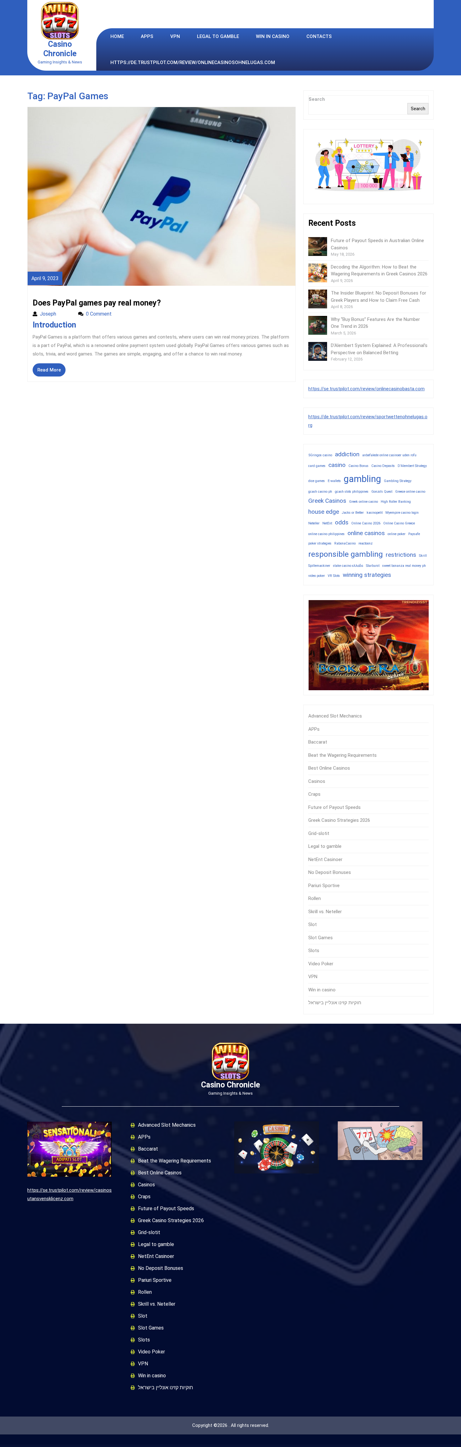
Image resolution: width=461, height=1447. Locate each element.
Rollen (314, 898)
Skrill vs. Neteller (325, 911)
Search (317, 99)
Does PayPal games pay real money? (97, 302)
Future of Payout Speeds (334, 807)
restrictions (401, 554)
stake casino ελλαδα (348, 566)
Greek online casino (363, 502)
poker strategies (319, 543)
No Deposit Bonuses (329, 872)
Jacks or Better (353, 513)
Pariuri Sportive (324, 885)
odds (341, 522)
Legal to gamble (218, 36)
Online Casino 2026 (365, 523)
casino (337, 465)
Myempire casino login (402, 513)
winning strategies (367, 574)
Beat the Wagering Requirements (342, 755)
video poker (316, 576)
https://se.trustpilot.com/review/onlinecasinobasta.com (366, 389)
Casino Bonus (358, 466)
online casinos (366, 533)
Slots (313, 950)
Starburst (372, 566)
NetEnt (327, 523)
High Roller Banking (396, 502)
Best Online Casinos (329, 768)
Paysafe (414, 534)
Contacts (319, 36)
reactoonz (365, 543)
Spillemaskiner (319, 566)
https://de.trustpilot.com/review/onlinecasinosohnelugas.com (192, 62)
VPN (175, 36)
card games (317, 466)
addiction (347, 454)
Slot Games (320, 937)
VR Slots (334, 576)
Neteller (314, 523)
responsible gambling (345, 554)
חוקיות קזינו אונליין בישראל (334, 1002)
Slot (312, 924)
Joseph (56, 314)
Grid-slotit (318, 833)
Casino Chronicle (60, 49)
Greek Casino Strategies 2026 (339, 820)
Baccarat (317, 742)
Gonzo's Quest (381, 492)
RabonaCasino (345, 543)
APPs (147, 36)
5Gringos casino (320, 455)
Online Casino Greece (399, 523)
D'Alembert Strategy (412, 466)
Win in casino (272, 36)
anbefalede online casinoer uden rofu (389, 455)
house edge (323, 511)
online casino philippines (326, 534)
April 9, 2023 (45, 278)
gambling (362, 479)
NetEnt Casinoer (325, 859)
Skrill (423, 556)
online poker (396, 534)
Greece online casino (410, 492)
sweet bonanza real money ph (404, 566)
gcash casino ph (320, 492)
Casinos (316, 781)
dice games (316, 481)
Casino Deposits (383, 466)
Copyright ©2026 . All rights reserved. (230, 1425)
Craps (314, 794)
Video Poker (320, 964)
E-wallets (334, 481)
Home (117, 36)
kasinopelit (375, 513)
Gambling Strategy (397, 481)
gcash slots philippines (351, 492)
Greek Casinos (327, 500)
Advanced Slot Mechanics (335, 716)
